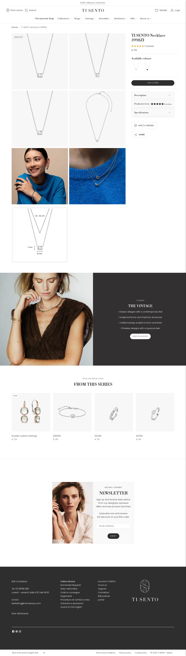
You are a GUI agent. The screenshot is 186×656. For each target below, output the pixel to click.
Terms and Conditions (105, 653)
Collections (63, 18)
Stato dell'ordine (68, 588)
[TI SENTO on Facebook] (13, 631)
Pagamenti (66, 596)
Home (15, 27)
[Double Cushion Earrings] (31, 412)
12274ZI (98, 435)
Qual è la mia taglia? (71, 607)
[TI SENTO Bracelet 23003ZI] (72, 412)
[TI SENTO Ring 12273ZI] (155, 412)
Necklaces (119, 18)
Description (140, 95)
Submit (113, 536)
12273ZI (139, 435)
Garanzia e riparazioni (71, 603)
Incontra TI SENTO (107, 581)
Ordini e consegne (70, 592)
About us (144, 18)
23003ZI (57, 435)
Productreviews (152, 104)
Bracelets (104, 18)
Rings (77, 18)
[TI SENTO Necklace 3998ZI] (136, 66)
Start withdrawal (20, 613)
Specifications (141, 112)
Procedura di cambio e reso (75, 599)
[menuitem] (106, 653)
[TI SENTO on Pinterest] (17, 631)
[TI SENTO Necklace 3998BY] (147, 66)
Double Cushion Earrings (24, 435)
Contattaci (103, 592)
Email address (105, 521)
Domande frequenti (70, 585)
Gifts (132, 18)
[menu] (28, 653)
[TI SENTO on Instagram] (20, 631)
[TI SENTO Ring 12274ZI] (114, 412)
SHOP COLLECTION (140, 336)
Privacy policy (125, 653)
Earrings (89, 18)
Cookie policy (141, 653)
